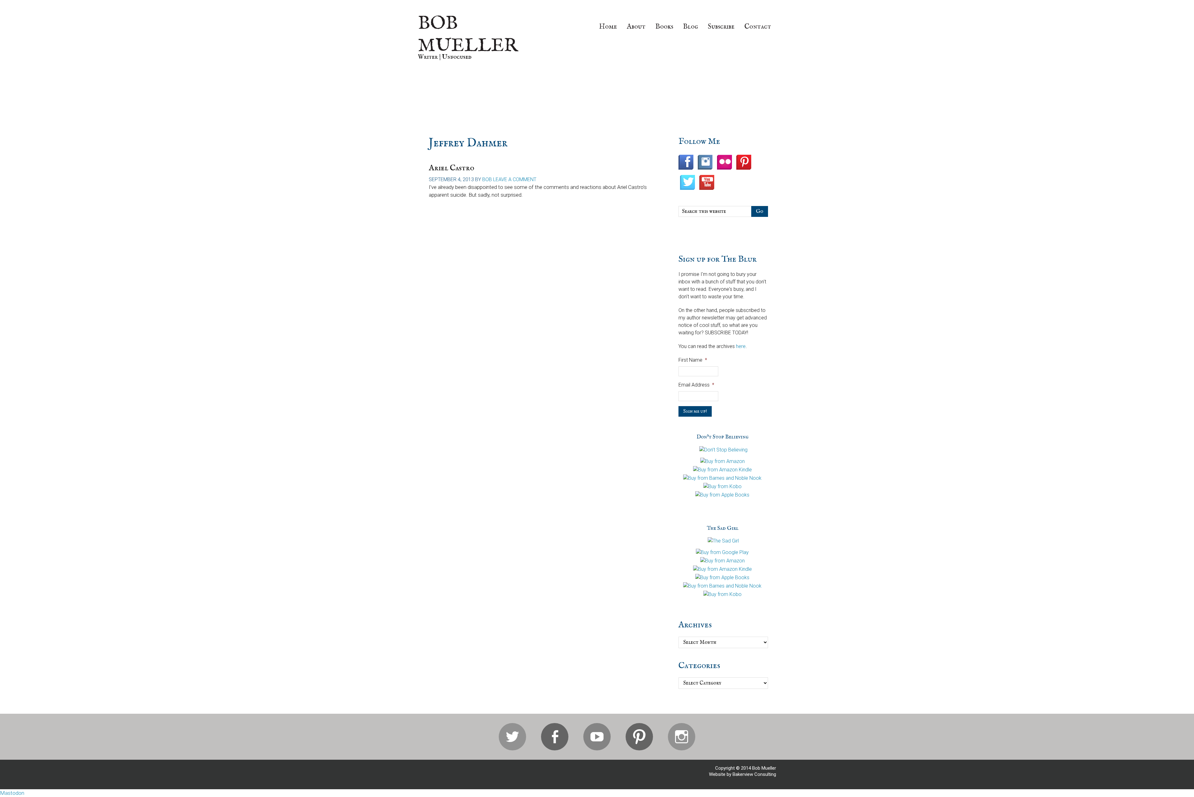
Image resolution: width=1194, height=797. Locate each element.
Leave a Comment (514, 179)
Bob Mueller (468, 35)
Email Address (696, 385)
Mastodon (12, 793)
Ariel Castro (451, 168)
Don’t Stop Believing (722, 437)
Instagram (681, 736)
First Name (692, 360)
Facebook (554, 736)
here (741, 346)
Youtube (597, 736)
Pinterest (639, 736)
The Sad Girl (722, 528)
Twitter (512, 736)
